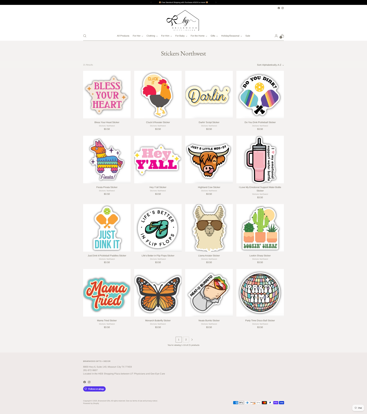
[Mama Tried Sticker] (107, 292)
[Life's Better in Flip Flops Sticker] (158, 227)
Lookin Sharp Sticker (260, 255)
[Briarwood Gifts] (183, 20)
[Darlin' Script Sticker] (209, 94)
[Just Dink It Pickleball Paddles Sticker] (107, 227)
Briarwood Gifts (104, 401)
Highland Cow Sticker (209, 187)
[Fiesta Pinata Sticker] (107, 159)
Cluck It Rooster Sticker (158, 122)
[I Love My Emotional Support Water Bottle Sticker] (260, 159)
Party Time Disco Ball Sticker (260, 320)
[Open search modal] (85, 36)
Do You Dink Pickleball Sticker (260, 122)
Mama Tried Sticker (107, 320)
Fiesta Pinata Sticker (106, 187)
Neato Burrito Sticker (209, 320)
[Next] (216, 2)
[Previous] (151, 2)
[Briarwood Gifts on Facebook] (279, 8)
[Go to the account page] (276, 36)
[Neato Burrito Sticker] (209, 292)
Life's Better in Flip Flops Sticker (158, 255)
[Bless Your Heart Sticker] (107, 94)
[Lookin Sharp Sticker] (260, 227)
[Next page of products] (192, 339)
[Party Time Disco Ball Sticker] (260, 292)
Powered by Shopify (91, 403)
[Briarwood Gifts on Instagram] (282, 8)
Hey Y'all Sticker (158, 187)
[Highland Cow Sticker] (209, 159)
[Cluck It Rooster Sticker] (158, 94)
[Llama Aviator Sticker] (209, 227)
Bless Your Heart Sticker (106, 122)
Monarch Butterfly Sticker (158, 320)
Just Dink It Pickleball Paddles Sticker (107, 255)
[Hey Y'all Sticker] (158, 159)
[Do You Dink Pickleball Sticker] (260, 94)
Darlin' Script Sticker (209, 122)
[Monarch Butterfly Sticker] (158, 292)
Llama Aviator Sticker (209, 255)
